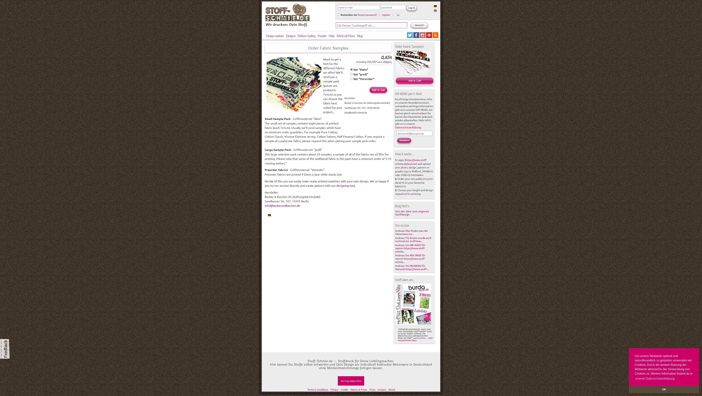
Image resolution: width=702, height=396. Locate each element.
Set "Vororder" (363, 79)
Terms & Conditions (317, 389)
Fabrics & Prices (346, 36)
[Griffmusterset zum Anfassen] (269, 215)
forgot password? (367, 14)
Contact (382, 389)
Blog (360, 36)
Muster (322, 36)
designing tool (345, 185)
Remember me (348, 14)
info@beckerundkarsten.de (282, 205)
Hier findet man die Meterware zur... (411, 232)
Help (331, 36)
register (386, 14)
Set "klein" (360, 69)
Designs (290, 36)
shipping (387, 62)
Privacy (334, 389)
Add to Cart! (414, 80)
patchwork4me (419, 337)
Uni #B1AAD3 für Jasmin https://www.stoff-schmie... (410, 248)
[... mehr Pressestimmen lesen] (413, 324)
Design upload (275, 36)
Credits (344, 389)
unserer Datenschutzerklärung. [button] (655, 378)
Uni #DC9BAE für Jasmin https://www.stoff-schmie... (410, 258)
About (391, 389)
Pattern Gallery (307, 36)
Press (372, 389)
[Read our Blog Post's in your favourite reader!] (435, 37)
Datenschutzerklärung (408, 127)
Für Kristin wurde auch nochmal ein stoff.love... (413, 239)
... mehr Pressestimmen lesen (415, 339)
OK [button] (664, 389)
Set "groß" (360, 74)
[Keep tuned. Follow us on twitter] (410, 37)
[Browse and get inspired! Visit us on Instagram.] (423, 37)
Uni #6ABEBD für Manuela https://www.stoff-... (412, 267)
